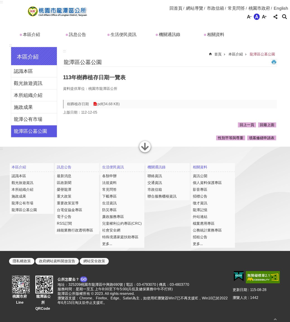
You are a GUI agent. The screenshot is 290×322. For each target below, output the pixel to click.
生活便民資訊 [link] (123, 34)
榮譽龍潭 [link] (64, 189)
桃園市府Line (19, 299)
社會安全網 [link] (111, 230)
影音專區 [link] (200, 189)
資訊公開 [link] (200, 176)
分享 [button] (275, 16)
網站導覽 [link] (194, 8)
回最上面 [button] (267, 125)
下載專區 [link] (109, 196)
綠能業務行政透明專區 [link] (75, 230)
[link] (239, 276)
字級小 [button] (249, 16)
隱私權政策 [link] (22, 261)
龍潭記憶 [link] (200, 210)
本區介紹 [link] (31, 34)
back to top (275, 319)
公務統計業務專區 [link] (207, 230)
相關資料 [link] (215, 34)
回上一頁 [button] (247, 125)
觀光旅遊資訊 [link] (28, 83)
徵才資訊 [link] (200, 203)
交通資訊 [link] (154, 183)
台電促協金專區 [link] (69, 210)
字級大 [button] (264, 16)
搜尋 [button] (284, 16)
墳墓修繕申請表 (261, 138)
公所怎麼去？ (72, 279)
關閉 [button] (145, 151)
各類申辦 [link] (109, 176)
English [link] (281, 8)
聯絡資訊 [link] (154, 176)
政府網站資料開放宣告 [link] (57, 261)
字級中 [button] (257, 17)
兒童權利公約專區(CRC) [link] (122, 223)
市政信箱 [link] (215, 8)
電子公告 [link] (64, 217)
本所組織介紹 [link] (28, 95)
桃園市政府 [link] (259, 8)
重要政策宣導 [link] (68, 203)
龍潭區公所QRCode (43, 302)
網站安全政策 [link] (94, 261)
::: (1, 2)
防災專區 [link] (109, 210)
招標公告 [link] (200, 196)
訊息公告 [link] (77, 34)
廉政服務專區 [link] (113, 217)
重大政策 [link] (64, 196)
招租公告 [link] (200, 237)
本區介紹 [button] (28, 57)
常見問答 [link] (236, 8)
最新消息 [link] (64, 176)
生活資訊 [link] (109, 203)
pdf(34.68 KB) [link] (108, 104)
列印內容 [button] (274, 62)
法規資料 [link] (109, 183)
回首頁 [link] (175, 8)
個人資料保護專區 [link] (207, 183)
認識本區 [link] (23, 71)
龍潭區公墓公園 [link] (30, 131)
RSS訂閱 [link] (64, 223)
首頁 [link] (218, 54)
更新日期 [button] (240, 290)
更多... (107, 244)
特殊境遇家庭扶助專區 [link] (120, 237)
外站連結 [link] (200, 217)
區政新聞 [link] (64, 183)
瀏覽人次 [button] (240, 298)
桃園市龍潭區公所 (56, 12)
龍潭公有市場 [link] (28, 119)
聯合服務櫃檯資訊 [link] (161, 196)
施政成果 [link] (23, 107)
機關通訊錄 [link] (169, 34)
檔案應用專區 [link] (204, 223)
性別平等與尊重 (230, 138)
